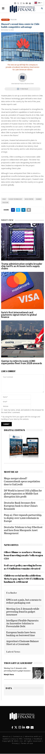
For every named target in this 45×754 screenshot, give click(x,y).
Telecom (13, 20)
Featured (5, 20)
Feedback (38, 739)
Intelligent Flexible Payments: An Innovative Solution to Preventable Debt (22, 623)
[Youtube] (27, 727)
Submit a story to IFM (12, 739)
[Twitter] (15, 727)
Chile (4, 199)
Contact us (18, 736)
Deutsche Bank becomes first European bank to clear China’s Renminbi (21, 505)
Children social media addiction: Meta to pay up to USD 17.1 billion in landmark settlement (24, 578)
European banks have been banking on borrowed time (21, 634)
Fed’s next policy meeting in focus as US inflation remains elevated (23, 567)
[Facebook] (12, 727)
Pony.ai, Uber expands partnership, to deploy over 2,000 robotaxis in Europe (23, 518)
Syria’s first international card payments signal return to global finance (19, 314)
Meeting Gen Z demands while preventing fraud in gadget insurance (22, 611)
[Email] (32, 727)
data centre (29, 199)
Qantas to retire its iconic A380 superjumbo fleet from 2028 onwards (21, 362)
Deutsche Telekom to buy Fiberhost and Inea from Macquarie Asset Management (23, 530)
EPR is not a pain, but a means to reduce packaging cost (23, 601)
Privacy (15, 743)
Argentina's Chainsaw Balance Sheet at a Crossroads (22, 642)
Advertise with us (33, 736)
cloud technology (15, 199)
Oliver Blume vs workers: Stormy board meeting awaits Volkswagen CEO (23, 555)
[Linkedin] (23, 727)
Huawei (38, 199)
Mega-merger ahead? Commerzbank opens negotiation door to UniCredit (22, 481)
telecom (5, 202)
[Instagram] (19, 727)
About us (7, 736)
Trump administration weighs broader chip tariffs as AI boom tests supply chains (21, 266)
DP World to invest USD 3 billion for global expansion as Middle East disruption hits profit (23, 493)
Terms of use (27, 743)
